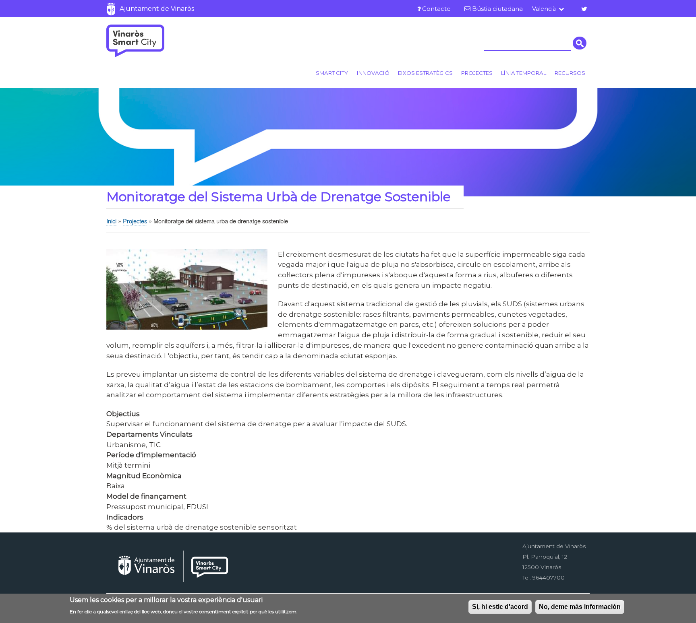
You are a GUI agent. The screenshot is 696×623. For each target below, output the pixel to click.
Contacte (436, 8)
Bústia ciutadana (497, 8)
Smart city (332, 73)
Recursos (570, 73)
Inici (111, 221)
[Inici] (135, 40)
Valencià (544, 8)
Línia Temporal (523, 73)
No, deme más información (580, 606)
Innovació (373, 73)
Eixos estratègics (425, 73)
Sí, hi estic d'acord (500, 606)
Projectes (477, 73)
